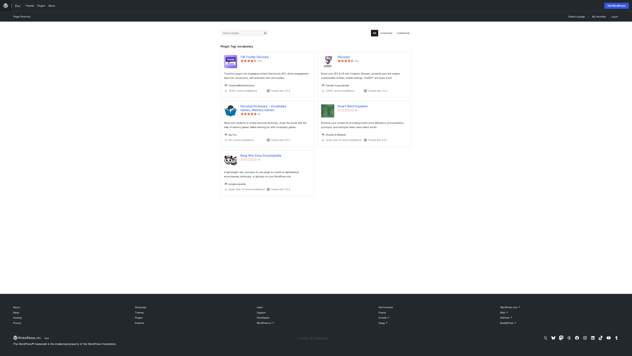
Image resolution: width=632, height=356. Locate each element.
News (16, 312)
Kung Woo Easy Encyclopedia (260, 155)
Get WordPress (616, 5)
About (16, 307)
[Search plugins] (265, 33)
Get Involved (386, 307)
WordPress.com (510, 307)
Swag (383, 323)
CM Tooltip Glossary (254, 57)
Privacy (17, 323)
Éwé (47, 338)
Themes (139, 312)
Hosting (17, 317)
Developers (263, 317)
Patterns (139, 323)
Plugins (139, 317)
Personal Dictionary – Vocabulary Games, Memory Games (263, 108)
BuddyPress (508, 323)
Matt (504, 312)
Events (382, 312)
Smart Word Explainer (353, 106)
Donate (384, 317)
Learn (260, 307)
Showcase (140, 307)
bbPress (506, 317)
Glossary (344, 57)
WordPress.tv (265, 323)
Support (261, 312)
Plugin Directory (22, 16)
